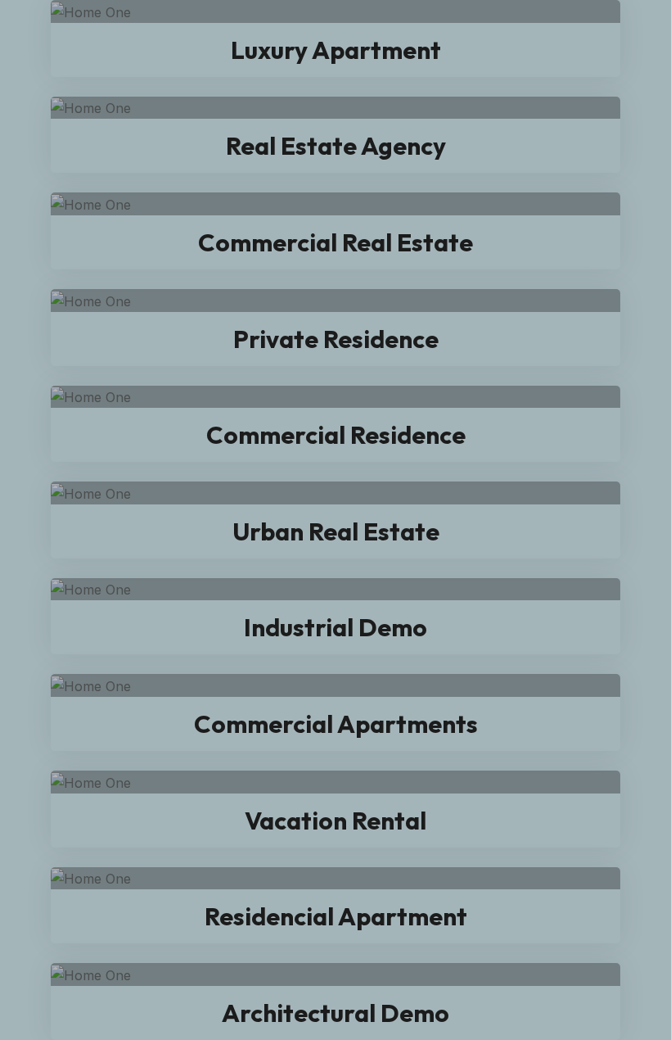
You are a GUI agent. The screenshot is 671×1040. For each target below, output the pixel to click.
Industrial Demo (335, 627)
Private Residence (336, 339)
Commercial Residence (336, 434)
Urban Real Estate (335, 531)
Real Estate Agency (336, 145)
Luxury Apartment (336, 50)
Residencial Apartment (336, 916)
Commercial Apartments (336, 723)
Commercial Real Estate (335, 242)
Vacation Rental (335, 820)
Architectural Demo (335, 1013)
